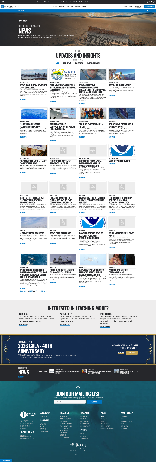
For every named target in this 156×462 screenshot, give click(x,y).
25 (32, 291)
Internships (105, 314)
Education (70, 7)
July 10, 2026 (79, 369)
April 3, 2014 (82, 230)
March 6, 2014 (112, 267)
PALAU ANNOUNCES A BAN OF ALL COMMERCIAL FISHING (62, 271)
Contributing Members (107, 428)
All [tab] (57, 63)
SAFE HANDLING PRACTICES (120, 85)
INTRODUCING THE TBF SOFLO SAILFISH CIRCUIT (121, 125)
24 (30, 291)
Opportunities (84, 421)
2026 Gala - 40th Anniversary (8, 11)
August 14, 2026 (112, 369)
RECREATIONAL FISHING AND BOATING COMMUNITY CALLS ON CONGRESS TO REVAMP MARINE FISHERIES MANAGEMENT (33, 273)
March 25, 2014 (24, 267)
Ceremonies (83, 436)
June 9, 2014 (23, 230)
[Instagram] (154, 2)
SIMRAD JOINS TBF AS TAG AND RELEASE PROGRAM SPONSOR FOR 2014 (92, 200)
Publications (64, 416)
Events (84, 7)
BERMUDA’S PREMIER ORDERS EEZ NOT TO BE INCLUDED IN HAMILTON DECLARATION (91, 272)
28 (38, 291)
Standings (63, 435)
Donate (131, 6)
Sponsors (43, 424)
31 (42, 291)
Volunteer (123, 428)
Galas (82, 434)
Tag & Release (64, 421)
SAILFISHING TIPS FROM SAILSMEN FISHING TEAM (30, 125)
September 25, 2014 (54, 158)
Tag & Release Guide (66, 426)
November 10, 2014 (83, 121)
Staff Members (105, 424)
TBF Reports (63, 433)
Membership (138, 6)
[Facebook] (147, 2)
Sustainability (84, 424)
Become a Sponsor (126, 421)
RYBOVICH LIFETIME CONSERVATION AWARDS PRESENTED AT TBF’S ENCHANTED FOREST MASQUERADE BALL (92, 88)
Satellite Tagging (65, 419)
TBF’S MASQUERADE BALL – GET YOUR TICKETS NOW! (33, 162)
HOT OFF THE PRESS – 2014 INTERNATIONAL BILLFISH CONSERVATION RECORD (90, 163)
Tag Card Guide (64, 437)
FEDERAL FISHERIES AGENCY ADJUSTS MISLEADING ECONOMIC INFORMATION (120, 200)
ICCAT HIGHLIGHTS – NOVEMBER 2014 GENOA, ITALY (33, 86)
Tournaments (44, 431)
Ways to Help (66, 314)
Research (55, 7)
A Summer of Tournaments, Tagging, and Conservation (88, 372)
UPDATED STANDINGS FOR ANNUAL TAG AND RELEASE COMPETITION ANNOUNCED (61, 200)
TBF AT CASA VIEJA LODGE (60, 233)
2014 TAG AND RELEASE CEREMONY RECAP (118, 271)
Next (44, 291)
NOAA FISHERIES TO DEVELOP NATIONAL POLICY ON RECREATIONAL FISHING (91, 235)
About (138, 2)
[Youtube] (152, 2)
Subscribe (94, 402)
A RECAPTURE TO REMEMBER (32, 233)
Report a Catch (149, 6)
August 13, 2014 (24, 195)
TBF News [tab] (67, 63)
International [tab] (93, 63)
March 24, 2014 (53, 267)
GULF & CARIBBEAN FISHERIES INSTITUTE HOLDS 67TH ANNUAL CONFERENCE (63, 87)
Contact (143, 2)
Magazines (83, 416)
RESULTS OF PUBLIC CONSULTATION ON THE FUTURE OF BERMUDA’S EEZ (62, 126)
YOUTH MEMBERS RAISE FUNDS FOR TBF (121, 234)
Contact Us (104, 419)
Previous (23, 291)
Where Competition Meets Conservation (116, 372)
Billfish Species (85, 426)
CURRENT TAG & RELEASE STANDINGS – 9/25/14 (60, 162)
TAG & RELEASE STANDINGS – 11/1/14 (91, 125)
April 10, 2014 (53, 230)
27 (36, 291)
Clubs (42, 426)
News (2, 2)
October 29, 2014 (24, 158)
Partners (77, 7)
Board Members (105, 426)
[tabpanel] (78, 180)
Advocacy (62, 7)
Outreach (83, 419)
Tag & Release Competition (64, 429)
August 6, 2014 (53, 195)
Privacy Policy (78, 454)
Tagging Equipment (66, 424)
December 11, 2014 (24, 82)
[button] (137, 371)
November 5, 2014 (113, 121)
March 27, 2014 (112, 230)
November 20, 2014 (113, 82)
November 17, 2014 (24, 121)
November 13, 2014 (54, 121)
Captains (43, 429)
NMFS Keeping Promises (119, 161)
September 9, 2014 (113, 158)
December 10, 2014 (54, 82)
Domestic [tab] (79, 63)
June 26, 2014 (112, 195)
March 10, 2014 (83, 267)
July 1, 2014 (82, 195)
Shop (125, 6)
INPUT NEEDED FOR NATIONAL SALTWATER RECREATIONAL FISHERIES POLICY (32, 200)
